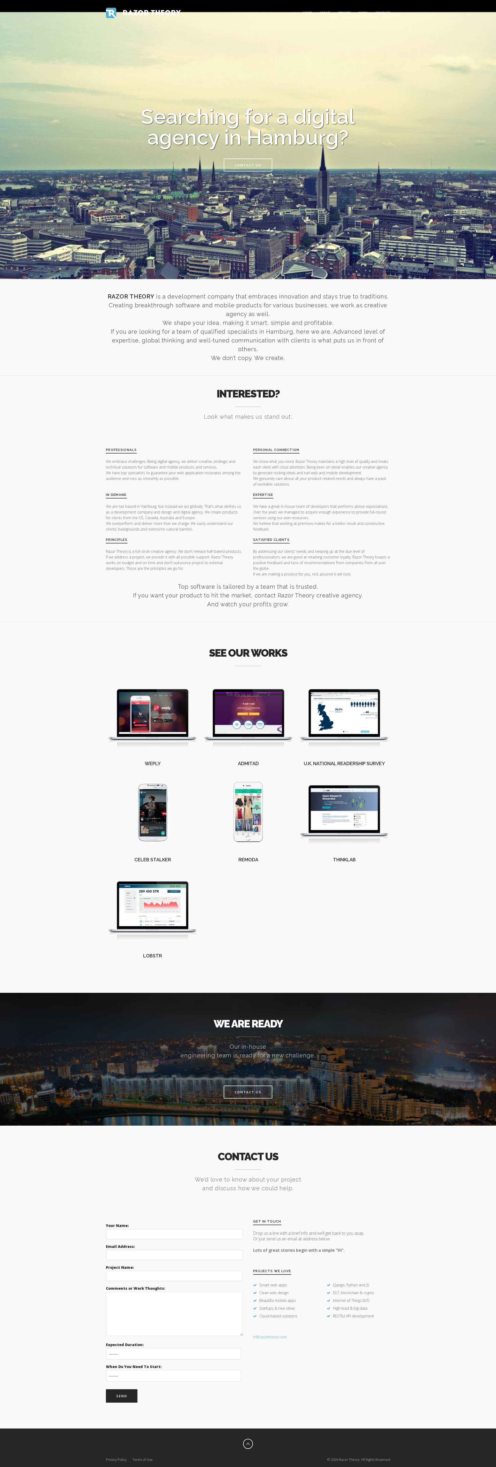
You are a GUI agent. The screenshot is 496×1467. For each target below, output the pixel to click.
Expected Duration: (125, 1344)
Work (363, 13)
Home (307, 13)
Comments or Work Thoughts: (135, 1288)
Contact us (248, 165)
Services (344, 13)
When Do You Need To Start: (133, 1366)
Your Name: (117, 1225)
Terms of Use (143, 1459)
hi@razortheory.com (270, 1336)
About (325, 13)
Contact (382, 13)
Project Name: (120, 1267)
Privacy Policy (116, 1459)
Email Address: (120, 1246)
